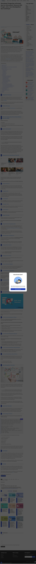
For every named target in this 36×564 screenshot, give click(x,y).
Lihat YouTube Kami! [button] (18, 289)
